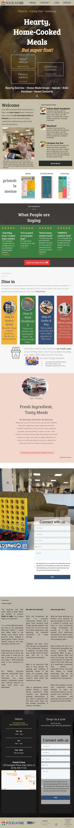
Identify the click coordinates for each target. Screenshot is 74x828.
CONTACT (45, 3)
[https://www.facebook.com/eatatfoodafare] (56, 820)
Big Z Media (69, 825)
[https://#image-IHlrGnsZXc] (43, 110)
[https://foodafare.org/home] (12, 2)
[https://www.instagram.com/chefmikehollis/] (56, 824)
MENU (33, 3)
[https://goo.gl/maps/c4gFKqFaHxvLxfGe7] (58, 820)
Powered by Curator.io (65, 457)
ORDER (67, 3)
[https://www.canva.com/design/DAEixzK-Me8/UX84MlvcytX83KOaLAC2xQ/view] (28, 187)
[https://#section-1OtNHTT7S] (37, 95)
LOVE (56, 3)
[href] (18, 780)
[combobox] (36, 540)
